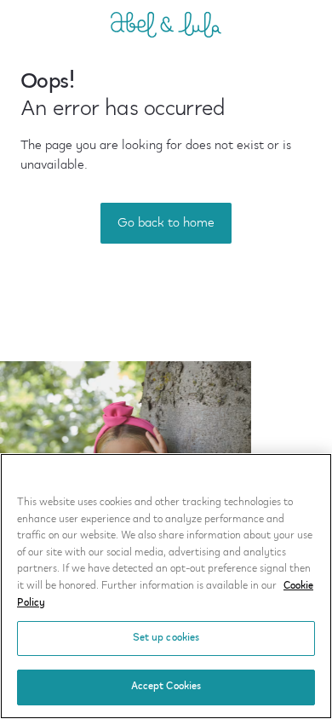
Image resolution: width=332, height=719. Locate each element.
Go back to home (166, 223)
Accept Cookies (166, 686)
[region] (166, 586)
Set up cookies (166, 638)
